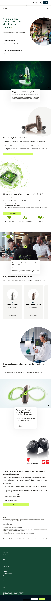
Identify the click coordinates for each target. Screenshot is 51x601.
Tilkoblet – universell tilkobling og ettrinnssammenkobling (14, 47)
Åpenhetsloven (20, 593)
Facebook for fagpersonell (8, 573)
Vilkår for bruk (4, 592)
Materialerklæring (14, 594)
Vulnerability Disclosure (21, 594)
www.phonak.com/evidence (18, 527)
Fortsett (45, 2)
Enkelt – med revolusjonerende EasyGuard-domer (13, 50)
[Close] (49, 5)
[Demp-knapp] (48, 87)
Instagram (5, 575)
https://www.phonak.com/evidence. (7, 524)
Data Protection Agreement (20, 592)
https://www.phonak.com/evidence (20, 530)
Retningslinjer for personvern (12, 592)
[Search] (45, 8)
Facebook (5, 571)
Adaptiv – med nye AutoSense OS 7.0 (10, 40)
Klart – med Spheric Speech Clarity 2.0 (11, 43)
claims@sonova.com (16, 535)
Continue (49, 596)
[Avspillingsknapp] (25, 75)
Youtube (5, 580)
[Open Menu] (47, 8)
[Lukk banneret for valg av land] (49, 2)
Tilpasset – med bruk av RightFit (10, 53)
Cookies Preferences (34, 598)
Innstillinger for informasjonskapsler (7, 593)
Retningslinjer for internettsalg (7, 594)
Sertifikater (15, 593)
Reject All (42, 598)
